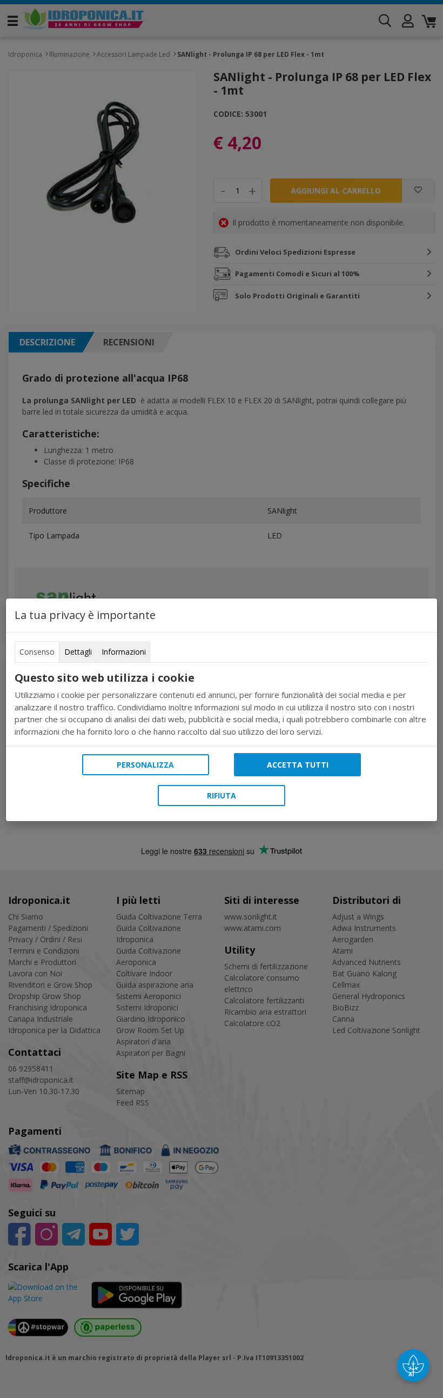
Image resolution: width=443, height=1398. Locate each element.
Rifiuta (221, 795)
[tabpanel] (221, 704)
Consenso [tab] (37, 652)
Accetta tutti (297, 765)
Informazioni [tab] (124, 652)
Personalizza (145, 765)
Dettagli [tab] (78, 652)
